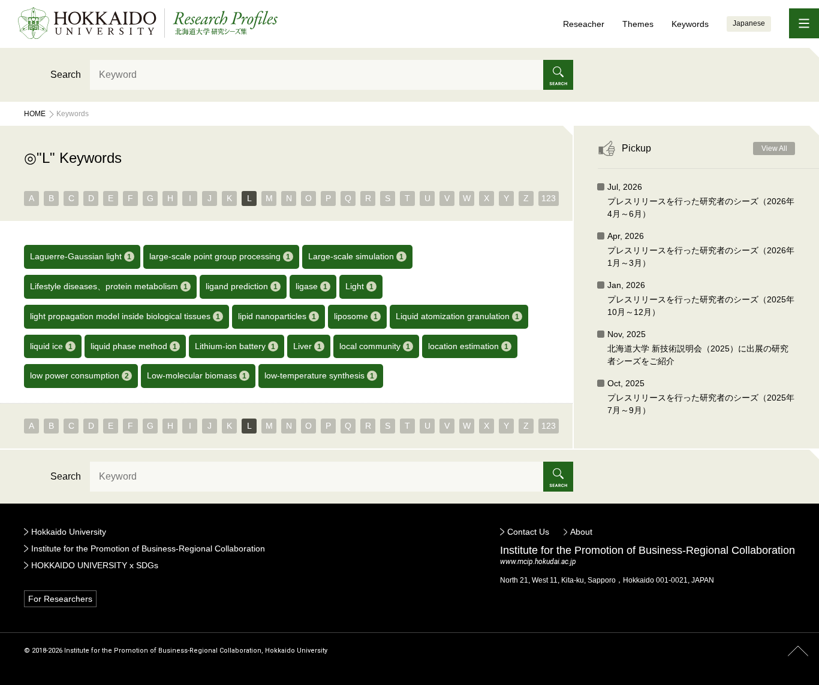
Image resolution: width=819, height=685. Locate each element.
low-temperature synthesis (319, 375)
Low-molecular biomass (196, 375)
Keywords (690, 24)
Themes (638, 24)
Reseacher (583, 24)
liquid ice (51, 346)
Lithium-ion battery (235, 346)
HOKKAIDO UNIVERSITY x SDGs (94, 565)
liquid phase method (134, 346)
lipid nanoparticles (277, 316)
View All (774, 148)
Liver (307, 346)
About (581, 532)
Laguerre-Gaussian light (80, 256)
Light (359, 286)
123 (548, 198)
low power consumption (79, 375)
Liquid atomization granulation (457, 316)
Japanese (749, 23)
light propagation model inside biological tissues (125, 316)
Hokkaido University (68, 532)
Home (35, 114)
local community (374, 346)
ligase (311, 286)
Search (65, 74)
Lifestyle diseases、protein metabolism (109, 286)
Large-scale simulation (356, 256)
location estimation (468, 346)
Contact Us (528, 532)
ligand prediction (242, 286)
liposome (356, 316)
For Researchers (60, 599)
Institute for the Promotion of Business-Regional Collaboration (148, 548)
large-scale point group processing (219, 256)
